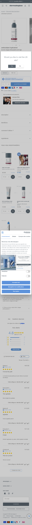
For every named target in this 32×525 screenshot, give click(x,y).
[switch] (28, 271)
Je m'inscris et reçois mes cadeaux (23, 264)
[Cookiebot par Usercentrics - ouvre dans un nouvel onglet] (23, 232)
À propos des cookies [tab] (24, 236)
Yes (12, 66)
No (20, 66)
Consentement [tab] (6, 236)
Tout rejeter (16, 291)
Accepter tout (16, 282)
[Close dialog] (30, 255)
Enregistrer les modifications (16, 287)
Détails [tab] (14, 236)
